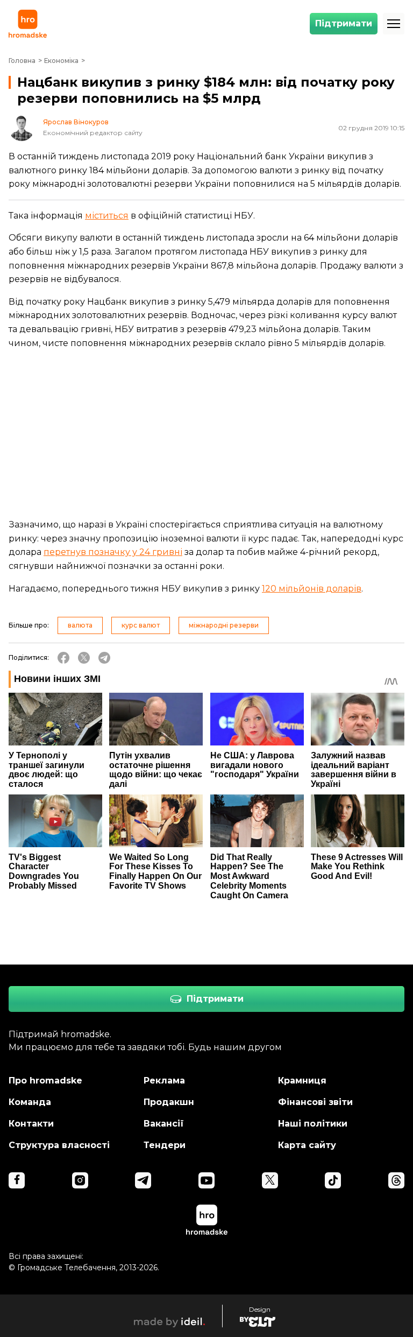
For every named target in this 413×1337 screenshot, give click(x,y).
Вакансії (164, 1123)
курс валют (141, 625)
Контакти (31, 1123)
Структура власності (59, 1145)
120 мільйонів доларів (311, 588)
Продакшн (169, 1102)
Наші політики (312, 1123)
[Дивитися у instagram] (80, 1180)
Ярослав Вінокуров (76, 122)
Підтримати (343, 23)
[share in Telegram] (104, 658)
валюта (80, 625)
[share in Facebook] (63, 658)
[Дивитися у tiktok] (333, 1180)
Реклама (164, 1080)
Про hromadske (45, 1080)
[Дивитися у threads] (396, 1180)
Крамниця (302, 1080)
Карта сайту (307, 1145)
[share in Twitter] (84, 658)
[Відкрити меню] (393, 23)
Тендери (165, 1145)
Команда (30, 1102)
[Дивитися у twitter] (270, 1180)
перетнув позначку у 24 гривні (113, 552)
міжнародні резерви (224, 625)
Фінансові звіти (315, 1102)
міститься (107, 215)
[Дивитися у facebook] (17, 1180)
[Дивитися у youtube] (206, 1180)
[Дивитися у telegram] (143, 1180)
